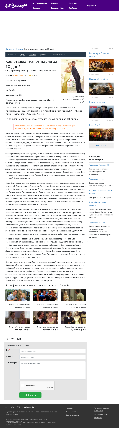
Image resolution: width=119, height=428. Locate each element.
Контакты (98, 418)
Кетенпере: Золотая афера (99, 55)
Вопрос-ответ (71, 411)
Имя (7, 350)
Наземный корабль (98, 79)
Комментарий (11, 362)
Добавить (30, 395)
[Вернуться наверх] (115, 421)
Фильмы (54, 3)
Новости (36, 8)
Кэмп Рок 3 (94, 125)
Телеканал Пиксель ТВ (99, 165)
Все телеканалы (72, 415)
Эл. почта (10, 356)
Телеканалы (41, 3)
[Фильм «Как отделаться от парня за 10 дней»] (17, 295)
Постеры (32, 54)
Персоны (73, 3)
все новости (101, 145)
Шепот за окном (97, 102)
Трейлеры (73, 8)
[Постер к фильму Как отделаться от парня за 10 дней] (72, 75)
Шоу (62, 8)
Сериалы (55, 8)
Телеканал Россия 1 (98, 222)
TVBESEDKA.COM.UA (25, 407)
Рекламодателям (100, 414)
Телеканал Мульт (96, 179)
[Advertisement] (59, 29)
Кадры (22, 54)
